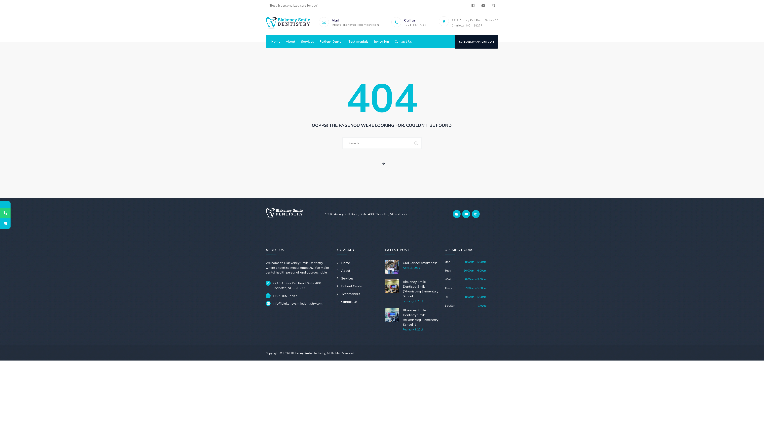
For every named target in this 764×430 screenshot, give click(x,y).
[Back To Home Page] (382, 163)
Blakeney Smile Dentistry (308, 353)
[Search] (417, 143)
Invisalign (381, 41)
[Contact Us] (5, 213)
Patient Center (331, 41)
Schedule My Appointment (477, 41)
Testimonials (358, 41)
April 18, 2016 (411, 267)
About (290, 41)
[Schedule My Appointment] (5, 223)
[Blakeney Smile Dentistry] (288, 23)
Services (307, 41)
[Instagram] (493, 5)
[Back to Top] (755, 423)
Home (275, 41)
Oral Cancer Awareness (420, 263)
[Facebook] (473, 5)
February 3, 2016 (413, 301)
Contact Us (403, 41)
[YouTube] (483, 5)
